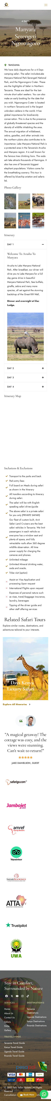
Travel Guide (12, 1036)
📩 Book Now (27, 1094)
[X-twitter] (11, 996)
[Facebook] (6, 996)
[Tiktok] (28, 996)
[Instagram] (22, 996)
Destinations (35, 1002)
